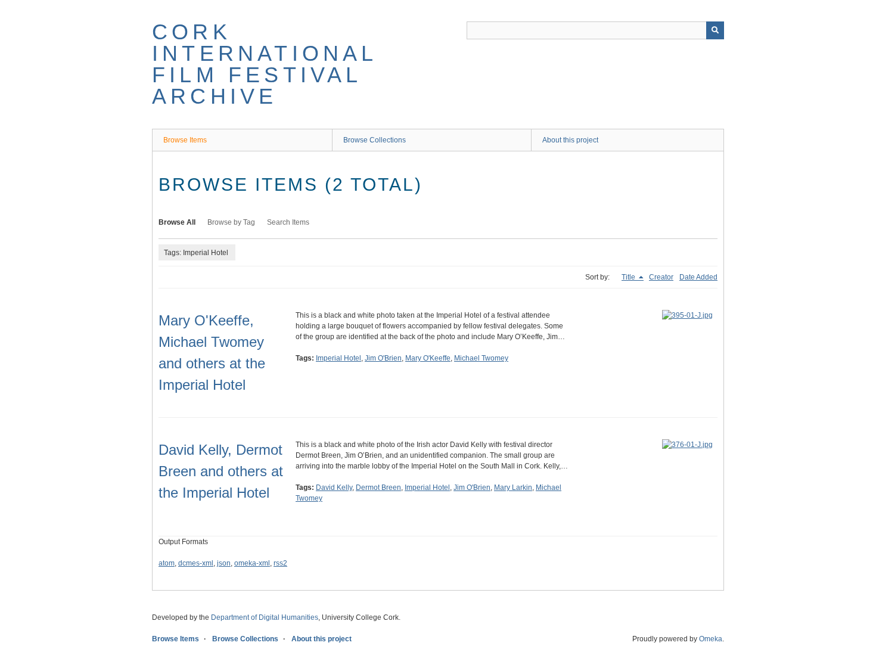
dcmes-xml (195, 563)
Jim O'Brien (383, 358)
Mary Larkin (513, 487)
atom (167, 563)
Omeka (710, 639)
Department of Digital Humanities (264, 617)
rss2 (280, 563)
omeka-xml (252, 563)
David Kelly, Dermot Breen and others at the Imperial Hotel (221, 471)
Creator (661, 277)
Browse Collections (374, 140)
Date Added (698, 277)
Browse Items (185, 140)
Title (629, 277)
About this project (570, 140)
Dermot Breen (378, 487)
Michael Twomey (481, 358)
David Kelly (334, 487)
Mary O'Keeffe (428, 358)
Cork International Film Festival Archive (264, 64)
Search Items (288, 222)
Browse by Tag (231, 222)
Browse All (177, 222)
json (224, 563)
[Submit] (715, 30)
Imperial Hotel (338, 358)
